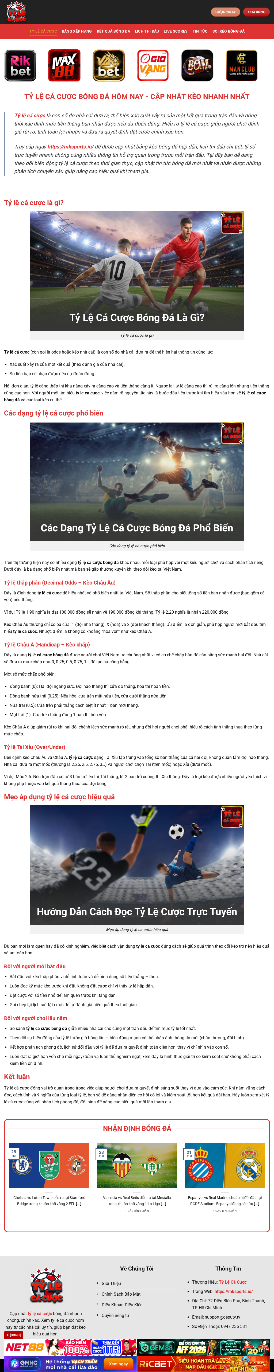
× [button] (223, 600)
